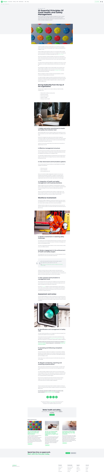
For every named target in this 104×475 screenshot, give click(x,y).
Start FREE (97, 1)
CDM (17, 1)
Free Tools (60, 471)
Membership (21, 1)
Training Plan (70, 468)
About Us (78, 468)
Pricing (69, 471)
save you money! (60, 54)
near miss (43, 286)
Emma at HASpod (52, 401)
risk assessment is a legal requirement (56, 338)
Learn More (52, 414)
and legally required (58, 70)
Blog (28, 1)
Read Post (47, 445)
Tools (25, 1)
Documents (10, 1)
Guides (87, 468)
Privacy (87, 471)
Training (14, 1)
